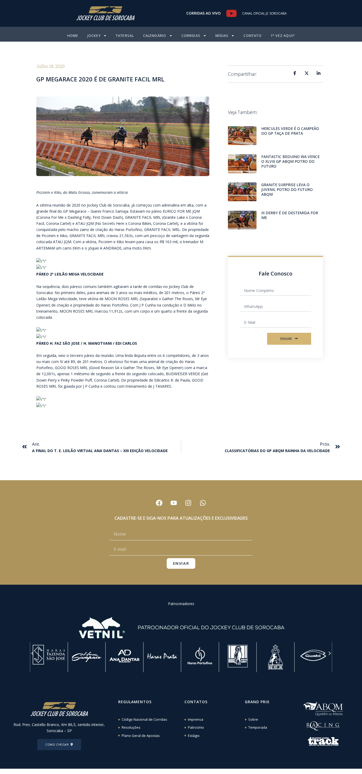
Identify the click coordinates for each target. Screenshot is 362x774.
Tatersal (125, 35)
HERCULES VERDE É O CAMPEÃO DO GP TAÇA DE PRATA (290, 131)
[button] (32, 653)
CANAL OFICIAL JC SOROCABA (264, 13)
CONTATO (252, 35)
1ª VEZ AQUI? (283, 35)
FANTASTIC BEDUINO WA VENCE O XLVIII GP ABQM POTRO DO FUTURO (290, 161)
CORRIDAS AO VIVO (203, 13)
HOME (72, 35)
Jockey (94, 35)
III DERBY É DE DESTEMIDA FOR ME (289, 215)
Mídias (221, 35)
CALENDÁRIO (154, 35)
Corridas (191, 35)
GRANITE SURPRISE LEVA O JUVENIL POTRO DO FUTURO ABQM (287, 189)
